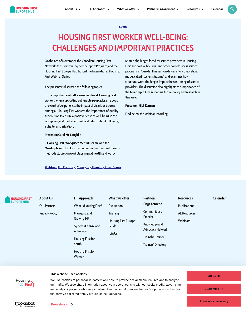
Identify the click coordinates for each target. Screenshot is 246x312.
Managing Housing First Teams (99, 167)
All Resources (186, 213)
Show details (59, 304)
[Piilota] (79, 9)
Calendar (217, 9)
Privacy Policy (48, 213)
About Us (71, 9)
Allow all (214, 276)
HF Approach (97, 9)
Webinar (51, 167)
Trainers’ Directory (154, 244)
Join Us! (113, 233)
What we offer (126, 9)
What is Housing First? (88, 206)
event (123, 26)
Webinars (184, 221)
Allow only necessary (214, 301)
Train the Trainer (153, 237)
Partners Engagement (161, 9)
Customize (211, 288)
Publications (186, 206)
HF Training (67, 167)
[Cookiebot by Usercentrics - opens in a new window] (25, 304)
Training (114, 213)
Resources (193, 9)
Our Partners (47, 206)
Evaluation (116, 206)
